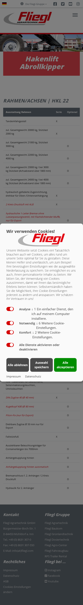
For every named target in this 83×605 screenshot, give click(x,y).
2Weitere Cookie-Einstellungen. (46, 334)
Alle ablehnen (18, 365)
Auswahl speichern (41, 365)
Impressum (13, 376)
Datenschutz (33, 376)
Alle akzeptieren (65, 365)
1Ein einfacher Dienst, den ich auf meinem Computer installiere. (52, 314)
